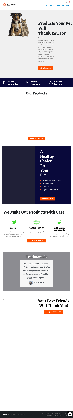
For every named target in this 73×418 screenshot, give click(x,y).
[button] (45, 68)
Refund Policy (67, 415)
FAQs (63, 5)
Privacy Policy (66, 413)
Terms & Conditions (58, 415)
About (58, 5)
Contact (52, 5)
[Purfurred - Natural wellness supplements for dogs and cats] (9, 4)
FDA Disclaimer (49, 415)
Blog (67, 5)
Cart (61, 413)
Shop (47, 5)
